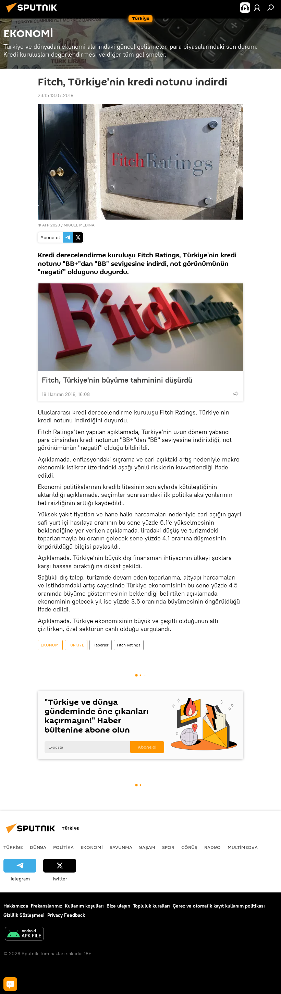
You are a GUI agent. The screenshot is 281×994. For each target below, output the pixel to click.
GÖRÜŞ (189, 847)
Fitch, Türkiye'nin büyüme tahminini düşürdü (117, 379)
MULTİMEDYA (243, 847)
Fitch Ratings (128, 644)
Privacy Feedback (66, 915)
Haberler (101, 644)
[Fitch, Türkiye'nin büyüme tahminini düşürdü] (140, 327)
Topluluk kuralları (151, 906)
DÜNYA (38, 847)
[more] (235, 393)
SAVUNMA (121, 847)
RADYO (212, 847)
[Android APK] (24, 934)
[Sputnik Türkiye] (33, 13)
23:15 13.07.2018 (55, 95)
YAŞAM (147, 847)
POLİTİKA (63, 847)
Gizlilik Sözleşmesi (24, 915)
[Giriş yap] (257, 7)
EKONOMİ (50, 644)
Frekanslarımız (46, 906)
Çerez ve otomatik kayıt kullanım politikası (219, 906)
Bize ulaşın (118, 906)
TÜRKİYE (76, 644)
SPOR (168, 847)
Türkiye (13, 847)
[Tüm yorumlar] (10, 984)
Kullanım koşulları (84, 906)
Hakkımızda (15, 906)
